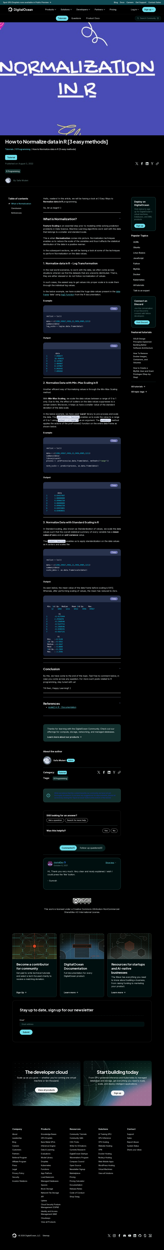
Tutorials (62, 18)
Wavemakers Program (79, 1157)
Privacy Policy (18, 1173)
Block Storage (47, 1189)
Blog (116, 2)
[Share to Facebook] (142, 163)
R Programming (23, 149)
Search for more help (76, 820)
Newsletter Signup (77, 1169)
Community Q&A (76, 1138)
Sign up (147, 9)
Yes (106, 831)
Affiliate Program (19, 1161)
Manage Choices (149, 1246)
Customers (16, 1150)
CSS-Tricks (74, 1142)
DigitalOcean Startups (79, 1154)
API (42, 1197)
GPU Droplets (46, 1138)
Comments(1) (68, 848)
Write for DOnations (78, 1146)
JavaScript (138, 258)
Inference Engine (48, 1146)
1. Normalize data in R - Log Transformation (70, 263)
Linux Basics (139, 252)
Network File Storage (50, 1193)
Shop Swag (74, 1197)
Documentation (76, 1185)
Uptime (44, 1200)
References (16, 213)
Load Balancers (47, 1177)
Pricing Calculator (77, 1181)
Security (15, 1177)
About (14, 1134)
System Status (133, 1146)
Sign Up (20, 992)
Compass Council (77, 1161)
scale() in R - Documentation (62, 707)
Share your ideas (134, 1150)
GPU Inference (104, 1138)
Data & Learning (47, 1150)
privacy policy (65, 1239)
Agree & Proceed (149, 1237)
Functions (45, 1169)
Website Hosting (105, 1146)
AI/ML (136, 242)
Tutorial (11, 157)
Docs (122, 2)
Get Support (141, 2)
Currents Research (77, 1150)
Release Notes (76, 1189)
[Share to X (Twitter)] (136, 163)
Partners (15, 1154)
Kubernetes (138, 279)
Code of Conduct (77, 1193)
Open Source (75, 1165)
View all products (46, 1090)
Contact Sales (154, 2)
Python (136, 263)
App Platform (46, 1173)
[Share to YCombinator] (152, 163)
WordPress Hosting (106, 1165)
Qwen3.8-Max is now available (17, 2)
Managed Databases (50, 1181)
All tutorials (138, 285)
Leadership (17, 1138)
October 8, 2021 (61, 865)
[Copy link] (157, 163)
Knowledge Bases (48, 1134)
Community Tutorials (78, 1134)
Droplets (44, 1161)
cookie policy (14, 1244)
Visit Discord (142, 322)
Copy (114, 308)
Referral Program (19, 1157)
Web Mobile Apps (106, 1161)
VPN (100, 1150)
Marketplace (75, 1173)
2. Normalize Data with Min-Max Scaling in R (70, 382)
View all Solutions (105, 1173)
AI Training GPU (104, 1134)
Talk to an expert (141, 290)
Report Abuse (133, 1142)
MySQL (136, 269)
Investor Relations (19, 1181)
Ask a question (55, 820)
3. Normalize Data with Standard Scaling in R (71, 522)
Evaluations (45, 1154)
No (114, 831)
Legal (14, 1169)
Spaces (44, 1185)
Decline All (149, 1241)
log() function (67, 294)
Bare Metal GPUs (48, 1142)
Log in (134, 9)
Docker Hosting (105, 1154)
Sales (129, 1138)
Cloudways (45, 1218)
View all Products (48, 1222)
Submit (26, 1032)
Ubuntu (136, 247)
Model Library (47, 1157)
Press (14, 1165)
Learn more (70, 992)
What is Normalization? (60, 219)
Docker (136, 274)
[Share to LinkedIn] (147, 163)
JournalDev (58, 862)
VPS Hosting (103, 1142)
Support (130, 1134)
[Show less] (115, 863)
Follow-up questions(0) (91, 848)
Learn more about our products (63, 737)
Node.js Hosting (105, 1157)
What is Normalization (21, 204)
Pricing (72, 1177)
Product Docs (93, 18)
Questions (76, 18)
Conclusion (16, 208)
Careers (130, 2)
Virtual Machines (105, 1169)
